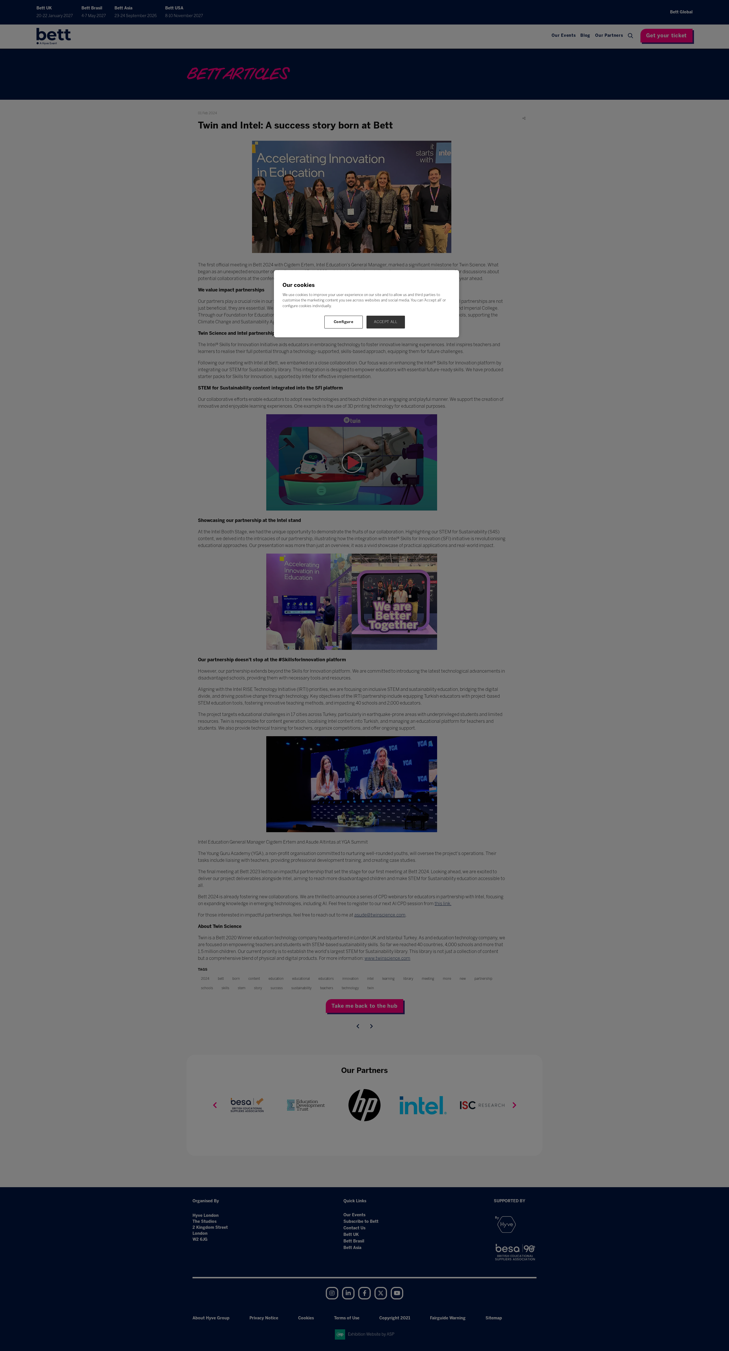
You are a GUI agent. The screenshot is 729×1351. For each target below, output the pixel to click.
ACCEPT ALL (386, 322)
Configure (344, 322)
